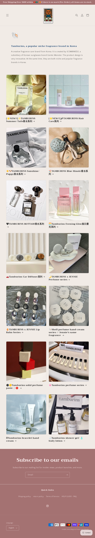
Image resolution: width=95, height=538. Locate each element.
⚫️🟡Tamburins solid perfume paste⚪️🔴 (24, 387)
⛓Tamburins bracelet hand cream (22, 439)
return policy (38, 496)
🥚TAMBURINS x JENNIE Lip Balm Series (23, 331)
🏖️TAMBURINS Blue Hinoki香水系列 (68, 173)
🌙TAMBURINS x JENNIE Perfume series (63, 278)
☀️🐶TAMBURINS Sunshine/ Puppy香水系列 (22, 173)
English (11, 528)
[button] (7, 15)
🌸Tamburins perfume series (66, 385)
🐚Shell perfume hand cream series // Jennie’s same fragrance (66, 332)
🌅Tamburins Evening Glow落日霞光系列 (69, 225)
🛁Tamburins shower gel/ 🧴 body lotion (66, 439)
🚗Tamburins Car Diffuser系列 (24, 276)
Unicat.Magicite (71, 529)
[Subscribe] (67, 475)
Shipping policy (24, 496)
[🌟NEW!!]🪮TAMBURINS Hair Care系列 (66, 120)
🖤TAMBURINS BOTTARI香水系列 (25, 224)
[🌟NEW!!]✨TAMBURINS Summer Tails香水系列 (20, 120)
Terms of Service (52, 496)
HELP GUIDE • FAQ (69, 496)
